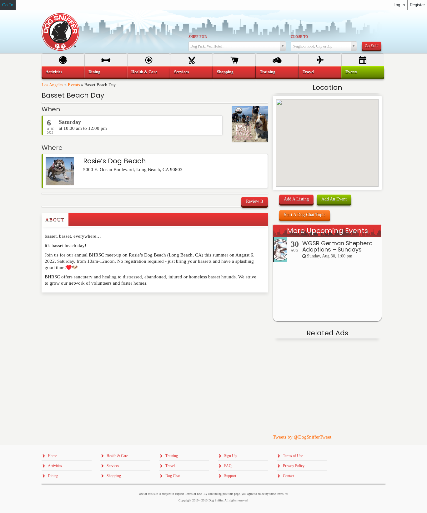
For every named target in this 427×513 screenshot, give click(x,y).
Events (74, 85)
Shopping (225, 71)
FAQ (228, 466)
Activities (54, 71)
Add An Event (334, 199)
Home (52, 456)
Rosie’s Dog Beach (114, 161)
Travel (308, 71)
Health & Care (144, 71)
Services (181, 71)
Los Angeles (52, 85)
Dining (94, 71)
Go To (7, 5)
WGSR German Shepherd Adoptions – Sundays (337, 246)
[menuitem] (63, 72)
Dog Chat (172, 476)
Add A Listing (296, 199)
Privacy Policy (293, 466)
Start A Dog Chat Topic (304, 214)
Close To (299, 36)
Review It (254, 201)
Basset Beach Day (73, 95)
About (55, 219)
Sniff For (197, 36)
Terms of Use (293, 456)
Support (230, 476)
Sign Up (230, 456)
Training (267, 71)
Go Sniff (371, 45)
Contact (288, 476)
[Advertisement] (78, 305)
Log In (399, 5)
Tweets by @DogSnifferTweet (302, 436)
